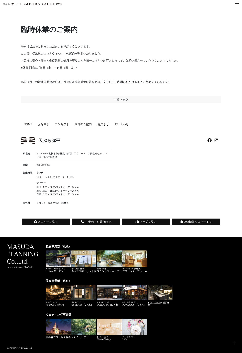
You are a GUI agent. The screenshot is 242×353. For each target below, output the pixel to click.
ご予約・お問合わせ (98, 221)
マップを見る (147, 221)
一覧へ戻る (121, 99)
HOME (28, 124)
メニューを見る (47, 221)
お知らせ (103, 124)
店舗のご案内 (83, 124)
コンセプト (62, 124)
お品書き (43, 124)
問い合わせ (121, 124)
